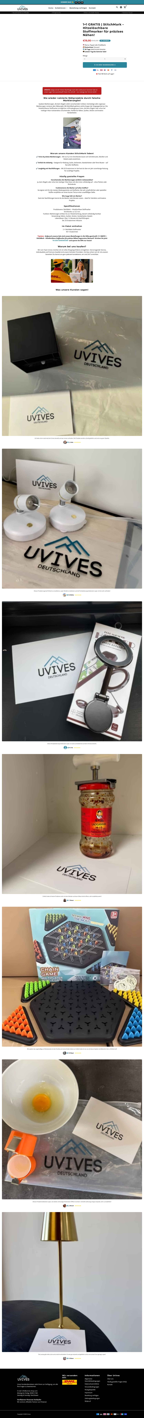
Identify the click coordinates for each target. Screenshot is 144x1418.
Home (50, 8)
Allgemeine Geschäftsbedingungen (92, 1380)
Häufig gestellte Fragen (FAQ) (117, 1382)
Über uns (110, 1379)
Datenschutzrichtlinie (92, 1384)
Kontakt (92, 8)
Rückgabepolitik (90, 1390)
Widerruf (88, 1401)
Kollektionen (61, 8)
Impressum (88, 1393)
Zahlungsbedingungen (92, 1398)
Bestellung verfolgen (78, 8)
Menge (85, 56)
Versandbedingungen (92, 1387)
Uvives (29, 1414)
